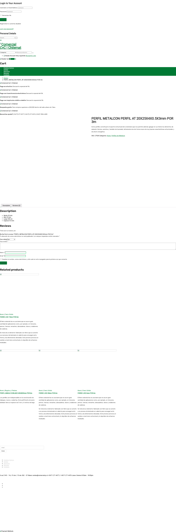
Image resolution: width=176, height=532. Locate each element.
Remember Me (6, 15)
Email (2, 256)
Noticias (6, 73)
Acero (109, 136)
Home (6, 78)
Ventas (6, 70)
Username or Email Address (8, 8)
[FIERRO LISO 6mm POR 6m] (97, 368)
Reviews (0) (16, 205)
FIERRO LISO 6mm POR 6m (86, 393)
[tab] (6, 205)
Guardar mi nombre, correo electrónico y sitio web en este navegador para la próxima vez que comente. (34, 259)
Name (2, 252)
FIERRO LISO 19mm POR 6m (9, 317)
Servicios (7, 71)
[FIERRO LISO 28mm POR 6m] (58, 368)
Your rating (3, 239)
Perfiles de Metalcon (118, 136)
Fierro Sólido (9, 314)
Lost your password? (7, 29)
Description (6, 205)
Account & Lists (31, 56)
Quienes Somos (9, 68)
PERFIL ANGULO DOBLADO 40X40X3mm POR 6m (16, 393)
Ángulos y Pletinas (11, 390)
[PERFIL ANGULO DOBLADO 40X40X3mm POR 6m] (19, 368)
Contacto (6, 75)
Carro (12, 59)
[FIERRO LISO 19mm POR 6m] (19, 292)
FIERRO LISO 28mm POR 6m (48, 393)
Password (3, 11)
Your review (4, 241)
